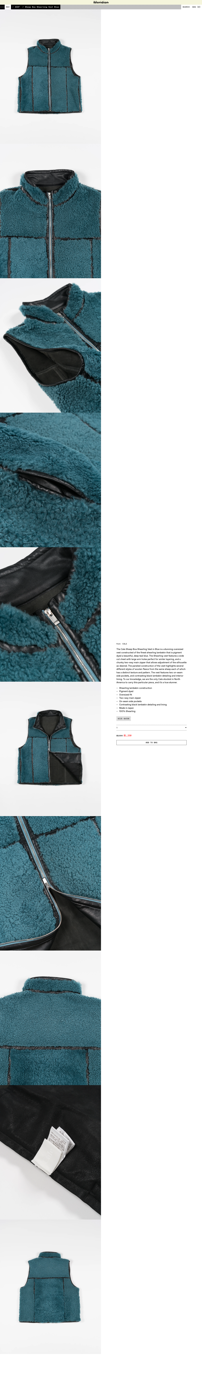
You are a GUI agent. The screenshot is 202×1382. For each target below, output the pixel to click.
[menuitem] (5, 7)
